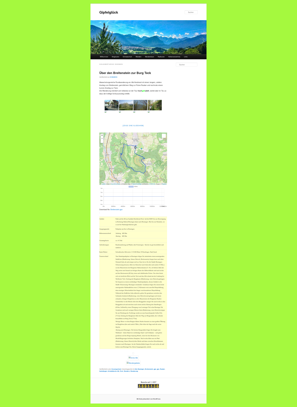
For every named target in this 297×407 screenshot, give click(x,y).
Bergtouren (115, 57)
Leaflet (104, 184)
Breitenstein (149, 369)
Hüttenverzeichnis (174, 57)
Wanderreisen (149, 57)
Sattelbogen (103, 371)
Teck (121, 371)
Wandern (138, 57)
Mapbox (164, 184)
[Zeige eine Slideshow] (133, 125)
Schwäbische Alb (113, 371)
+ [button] (102, 135)
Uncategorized (116, 369)
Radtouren (161, 57)
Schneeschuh (127, 57)
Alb (136, 369)
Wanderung (134, 371)
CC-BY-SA (152, 184)
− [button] (102, 138)
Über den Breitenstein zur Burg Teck (125, 73)
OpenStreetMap (115, 184)
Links (186, 57)
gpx (158, 369)
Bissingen (141, 369)
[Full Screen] (101, 141)
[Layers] (164, 136)
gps (155, 369)
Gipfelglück (108, 12)
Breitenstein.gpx (116, 209)
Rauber (162, 369)
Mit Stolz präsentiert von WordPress (148, 399)
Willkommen (104, 57)
